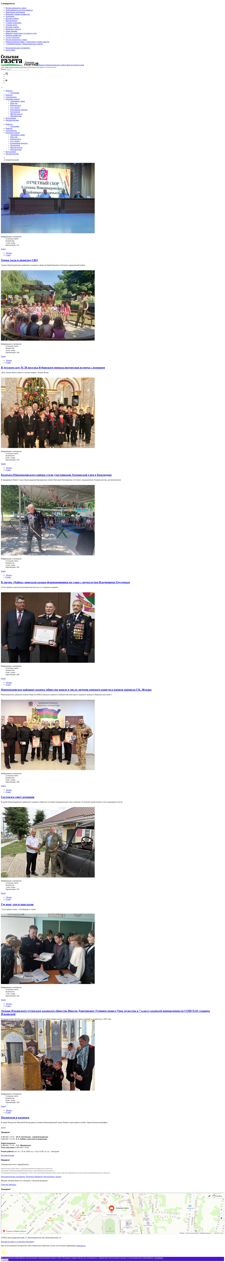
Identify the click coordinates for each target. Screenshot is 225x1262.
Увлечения (10, 16)
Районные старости (13, 29)
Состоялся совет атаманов (17, 797)
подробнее (158, 1258)
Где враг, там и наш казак (17, 904)
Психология (15, 112)
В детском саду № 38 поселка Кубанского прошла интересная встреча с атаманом (53, 367)
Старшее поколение (13, 23)
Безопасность (15, 105)
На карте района (12, 18)
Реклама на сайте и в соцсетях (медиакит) (17, 1242)
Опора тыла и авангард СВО (19, 260)
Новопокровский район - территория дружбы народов (27, 42)
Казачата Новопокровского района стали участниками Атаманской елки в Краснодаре (56, 474)
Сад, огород (15, 108)
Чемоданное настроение (15, 12)
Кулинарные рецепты (19, 110)
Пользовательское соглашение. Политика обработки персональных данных (31, 1177)
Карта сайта (10, 50)
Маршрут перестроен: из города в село (21, 33)
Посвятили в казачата (15, 1117)
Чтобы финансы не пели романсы (19, 10)
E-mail (8, 255)
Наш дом (13, 103)
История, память (12, 27)
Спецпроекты (11, 97)
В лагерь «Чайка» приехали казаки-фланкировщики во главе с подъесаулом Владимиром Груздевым (65, 582)
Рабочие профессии (13, 35)
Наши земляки (11, 31)
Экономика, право (17, 101)
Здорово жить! (11, 25)
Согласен (4, 1260)
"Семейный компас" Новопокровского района (24, 44)
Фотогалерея (11, 118)
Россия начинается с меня (16, 8)
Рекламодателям (12, 120)
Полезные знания (13, 99)
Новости (9, 91)
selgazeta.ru (81, 1246)
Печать (9, 253)
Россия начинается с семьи (16, 40)
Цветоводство (16, 116)
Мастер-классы (16, 114)
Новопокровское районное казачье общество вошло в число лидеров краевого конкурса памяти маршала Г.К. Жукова (76, 689)
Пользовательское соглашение (18, 48)
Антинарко (14, 93)
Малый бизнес (11, 21)
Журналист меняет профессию (18, 14)
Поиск (3, 69)
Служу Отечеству (13, 37)
